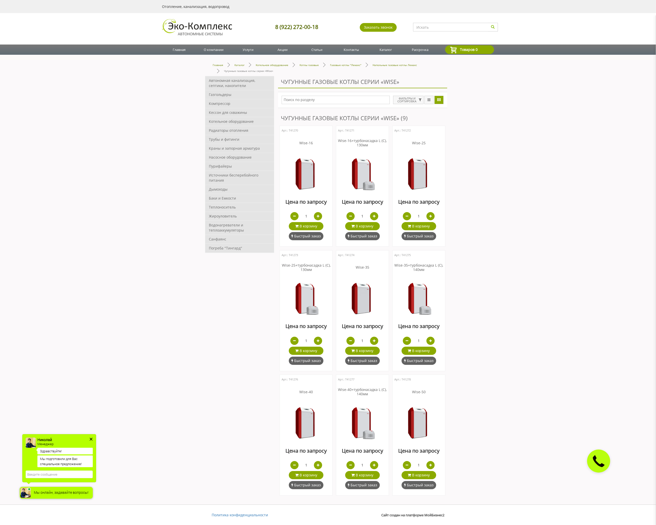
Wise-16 (306, 143)
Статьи (316, 49)
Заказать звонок (378, 27)
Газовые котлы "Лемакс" (345, 65)
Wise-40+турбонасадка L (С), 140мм (362, 392)
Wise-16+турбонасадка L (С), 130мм (362, 143)
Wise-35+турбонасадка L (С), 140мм (418, 267)
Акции (283, 49)
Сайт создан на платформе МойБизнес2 (412, 515)
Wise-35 (362, 267)
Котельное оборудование (272, 65)
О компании (213, 49)
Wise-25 (419, 143)
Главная (179, 49)
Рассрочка (420, 49)
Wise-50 (419, 392)
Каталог (386, 49)
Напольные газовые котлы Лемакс (395, 65)
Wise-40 (306, 392)
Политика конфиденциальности (240, 514)
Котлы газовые (309, 65)
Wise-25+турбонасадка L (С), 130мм (306, 267)
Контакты (351, 49)
